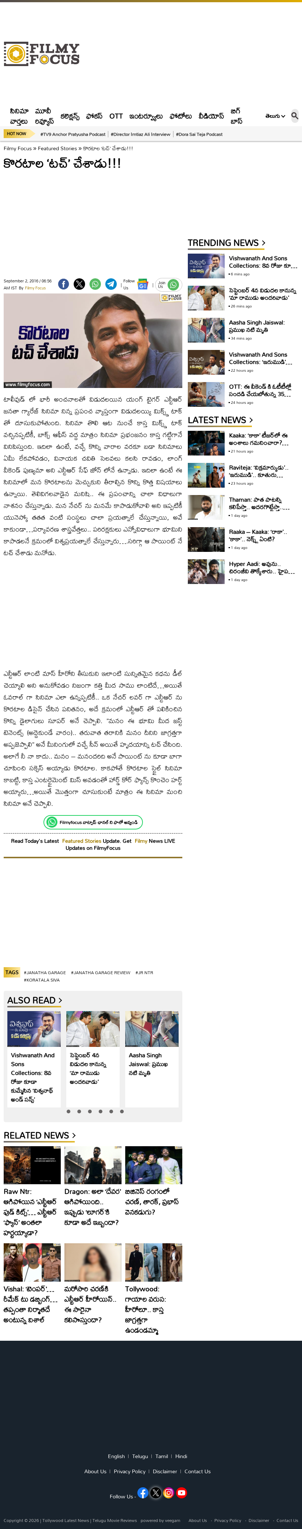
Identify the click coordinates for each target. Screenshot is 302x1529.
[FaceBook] (63, 284)
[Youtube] (181, 1492)
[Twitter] (79, 284)
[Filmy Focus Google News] (142, 284)
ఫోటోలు (181, 116)
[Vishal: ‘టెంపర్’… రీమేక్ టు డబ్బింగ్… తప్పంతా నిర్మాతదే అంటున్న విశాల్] (32, 1262)
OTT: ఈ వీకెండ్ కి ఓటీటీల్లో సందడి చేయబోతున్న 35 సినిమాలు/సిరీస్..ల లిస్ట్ (260, 393)
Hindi (181, 1456)
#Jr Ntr (144, 972)
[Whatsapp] (51, 822)
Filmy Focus (18, 148)
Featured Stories (57, 148)
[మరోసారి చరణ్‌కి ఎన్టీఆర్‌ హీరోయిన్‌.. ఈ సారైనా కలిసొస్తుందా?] (93, 1262)
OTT (116, 116)
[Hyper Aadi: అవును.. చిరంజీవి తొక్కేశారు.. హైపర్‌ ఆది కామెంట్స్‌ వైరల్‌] (206, 571)
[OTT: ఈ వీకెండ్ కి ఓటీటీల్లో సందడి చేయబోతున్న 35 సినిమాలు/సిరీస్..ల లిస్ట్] (206, 394)
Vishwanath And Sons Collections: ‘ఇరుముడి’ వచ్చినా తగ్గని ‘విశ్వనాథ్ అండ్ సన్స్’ (261, 365)
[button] (68, 1111)
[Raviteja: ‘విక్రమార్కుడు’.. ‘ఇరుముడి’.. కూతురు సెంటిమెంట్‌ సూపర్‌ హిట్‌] (206, 475)
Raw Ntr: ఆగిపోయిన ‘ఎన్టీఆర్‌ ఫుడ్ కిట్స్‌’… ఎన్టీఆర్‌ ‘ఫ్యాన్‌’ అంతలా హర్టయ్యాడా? (30, 1212)
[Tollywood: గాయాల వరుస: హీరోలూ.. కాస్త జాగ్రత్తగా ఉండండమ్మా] (153, 1262)
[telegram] (111, 284)
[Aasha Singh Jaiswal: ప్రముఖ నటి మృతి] (152, 1029)
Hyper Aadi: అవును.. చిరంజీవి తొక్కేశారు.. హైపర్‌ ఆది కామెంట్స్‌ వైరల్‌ (260, 570)
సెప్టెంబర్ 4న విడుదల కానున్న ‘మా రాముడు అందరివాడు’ (88, 1068)
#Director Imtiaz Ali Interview (141, 134)
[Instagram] (168, 1492)
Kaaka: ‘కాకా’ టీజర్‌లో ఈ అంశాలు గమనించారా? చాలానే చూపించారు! (258, 442)
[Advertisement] (192, 54)
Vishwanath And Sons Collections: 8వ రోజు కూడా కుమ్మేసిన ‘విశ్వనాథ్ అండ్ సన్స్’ (33, 1077)
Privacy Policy (129, 1471)
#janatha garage (45, 972)
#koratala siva (42, 979)
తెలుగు (273, 116)
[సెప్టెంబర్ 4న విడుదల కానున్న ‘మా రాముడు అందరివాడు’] (93, 1029)
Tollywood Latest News (66, 1520)
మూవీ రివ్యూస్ (44, 115)
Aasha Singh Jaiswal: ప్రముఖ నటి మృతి (148, 1064)
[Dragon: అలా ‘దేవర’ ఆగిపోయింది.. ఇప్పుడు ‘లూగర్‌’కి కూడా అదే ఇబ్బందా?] (93, 1165)
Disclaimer (165, 1471)
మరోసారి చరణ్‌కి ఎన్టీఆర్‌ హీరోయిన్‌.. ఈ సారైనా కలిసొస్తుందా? (90, 1304)
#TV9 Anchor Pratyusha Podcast (73, 134)
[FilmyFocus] (45, 54)
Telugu (140, 1456)
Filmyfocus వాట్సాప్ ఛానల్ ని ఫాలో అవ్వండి (99, 822)
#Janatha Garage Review (100, 972)
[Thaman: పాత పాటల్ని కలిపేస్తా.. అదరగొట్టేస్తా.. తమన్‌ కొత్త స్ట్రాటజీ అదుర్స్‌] (206, 507)
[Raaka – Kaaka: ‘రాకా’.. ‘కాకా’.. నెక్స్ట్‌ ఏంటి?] (206, 539)
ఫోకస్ (94, 116)
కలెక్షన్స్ (70, 116)
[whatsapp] (95, 284)
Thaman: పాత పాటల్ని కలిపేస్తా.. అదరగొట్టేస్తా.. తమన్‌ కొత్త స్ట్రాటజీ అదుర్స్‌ (258, 506)
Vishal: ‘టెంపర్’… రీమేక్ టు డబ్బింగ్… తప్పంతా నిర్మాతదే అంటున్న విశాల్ (30, 1304)
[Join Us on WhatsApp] (173, 285)
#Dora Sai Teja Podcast (199, 134)
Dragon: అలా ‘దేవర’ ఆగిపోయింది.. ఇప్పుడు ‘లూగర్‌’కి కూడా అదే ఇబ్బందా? (92, 1206)
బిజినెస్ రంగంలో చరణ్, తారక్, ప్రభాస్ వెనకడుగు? (152, 1201)
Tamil (161, 1456)
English (116, 1456)
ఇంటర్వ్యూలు (146, 116)
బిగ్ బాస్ (237, 115)
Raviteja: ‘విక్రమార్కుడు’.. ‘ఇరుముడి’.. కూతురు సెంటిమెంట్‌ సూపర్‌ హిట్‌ (259, 474)
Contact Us (198, 1471)
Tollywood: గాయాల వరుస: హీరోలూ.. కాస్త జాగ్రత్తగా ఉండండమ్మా (145, 1309)
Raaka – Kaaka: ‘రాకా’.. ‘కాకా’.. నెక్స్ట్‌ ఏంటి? (258, 535)
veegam (172, 1520)
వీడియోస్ (211, 116)
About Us (95, 1471)
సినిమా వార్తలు (19, 115)
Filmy (142, 840)
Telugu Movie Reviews (114, 1520)
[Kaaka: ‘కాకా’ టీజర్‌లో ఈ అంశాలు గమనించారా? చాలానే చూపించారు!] (206, 443)
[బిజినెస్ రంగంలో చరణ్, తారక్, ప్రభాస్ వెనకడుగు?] (153, 1165)
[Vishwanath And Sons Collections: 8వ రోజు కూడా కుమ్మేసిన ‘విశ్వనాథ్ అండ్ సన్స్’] (34, 1029)
